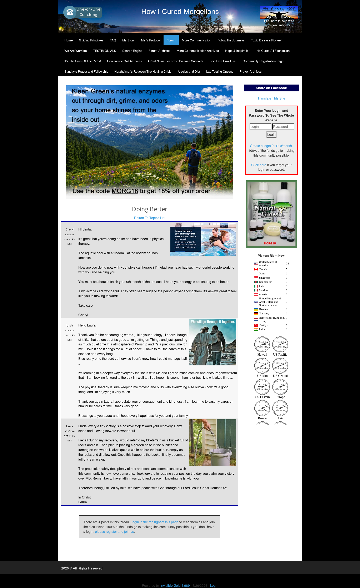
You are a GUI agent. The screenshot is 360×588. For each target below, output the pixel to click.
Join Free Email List (223, 61)
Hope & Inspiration (237, 50)
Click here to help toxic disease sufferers (279, 23)
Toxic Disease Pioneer (266, 40)
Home (68, 40)
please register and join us (114, 531)
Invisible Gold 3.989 (175, 585)
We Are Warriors (75, 50)
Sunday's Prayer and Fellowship (86, 71)
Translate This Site (271, 98)
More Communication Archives (198, 50)
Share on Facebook (271, 87)
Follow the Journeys (231, 40)
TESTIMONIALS (104, 50)
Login (214, 585)
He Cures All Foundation (273, 50)
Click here (258, 164)
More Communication (196, 40)
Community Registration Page (263, 61)
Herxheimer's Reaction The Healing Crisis (142, 71)
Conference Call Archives (124, 61)
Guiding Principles (91, 40)
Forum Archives (159, 50)
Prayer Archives (251, 71)
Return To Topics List (149, 217)
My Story (128, 40)
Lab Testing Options (219, 71)
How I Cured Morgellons (180, 11)
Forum (171, 40)
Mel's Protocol (150, 40)
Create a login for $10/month (271, 145)
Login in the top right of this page (155, 521)
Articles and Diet (189, 71)
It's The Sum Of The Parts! (82, 61)
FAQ (113, 40)
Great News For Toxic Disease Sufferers (176, 61)
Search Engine (132, 50)
